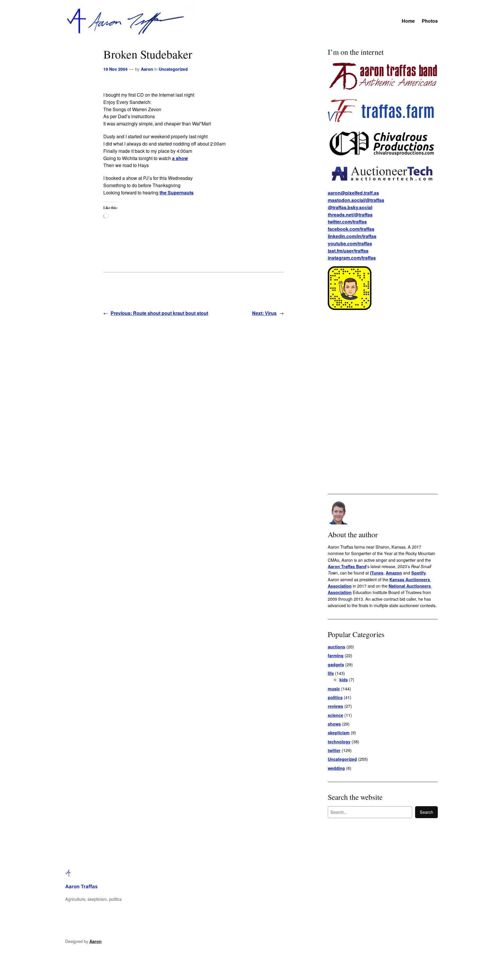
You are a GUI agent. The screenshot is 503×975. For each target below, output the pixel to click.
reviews (335, 706)
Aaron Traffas (81, 886)
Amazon (394, 573)
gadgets (336, 664)
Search (426, 812)
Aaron (147, 69)
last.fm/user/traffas (348, 250)
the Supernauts (177, 192)
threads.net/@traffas (350, 214)
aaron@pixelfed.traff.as (353, 192)
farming (335, 655)
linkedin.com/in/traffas (352, 236)
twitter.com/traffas (347, 221)
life (331, 673)
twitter (334, 750)
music (334, 689)
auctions (336, 647)
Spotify (418, 573)
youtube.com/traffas (350, 243)
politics (335, 697)
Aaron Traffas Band (347, 566)
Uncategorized (173, 69)
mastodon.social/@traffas (356, 200)
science (335, 715)
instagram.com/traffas (352, 257)
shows (334, 724)
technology (339, 741)
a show (180, 158)
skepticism (339, 732)
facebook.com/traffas (351, 229)
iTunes (376, 573)
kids (343, 679)
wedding (336, 768)
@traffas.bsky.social (350, 207)
